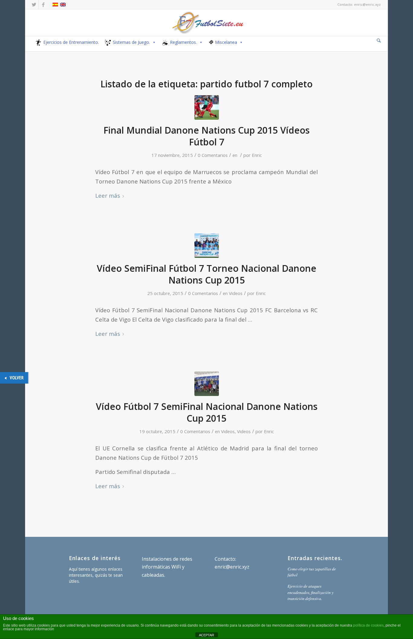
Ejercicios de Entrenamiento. (71, 42)
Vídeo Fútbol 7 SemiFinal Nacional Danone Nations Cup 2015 (206, 412)
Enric (257, 155)
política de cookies (368, 625)
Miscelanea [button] (226, 42)
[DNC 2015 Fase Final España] (206, 383)
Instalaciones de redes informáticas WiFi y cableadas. (167, 567)
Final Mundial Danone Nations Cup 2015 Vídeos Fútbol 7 (206, 136)
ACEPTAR (206, 635)
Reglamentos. (183, 42)
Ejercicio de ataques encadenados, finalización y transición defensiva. (310, 592)
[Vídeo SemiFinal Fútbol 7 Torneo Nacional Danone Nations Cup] (206, 245)
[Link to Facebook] (43, 4)
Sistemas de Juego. (131, 42)
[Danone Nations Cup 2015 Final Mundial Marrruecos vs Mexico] (206, 107)
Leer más (107, 195)
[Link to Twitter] (34, 4)
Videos (235, 293)
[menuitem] (379, 40)
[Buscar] (379, 40)
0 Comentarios (213, 155)
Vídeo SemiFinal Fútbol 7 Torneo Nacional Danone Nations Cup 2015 (206, 274)
